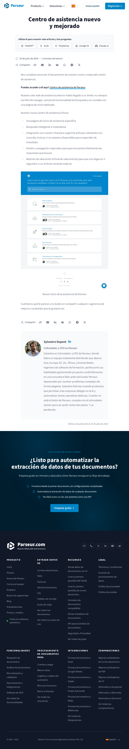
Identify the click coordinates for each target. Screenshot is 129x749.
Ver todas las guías (77, 639)
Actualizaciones (14, 607)
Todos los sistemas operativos (18, 621)
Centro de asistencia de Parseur (67, 87)
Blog (9, 601)
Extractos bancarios (47, 587)
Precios (10, 573)
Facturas (41, 582)
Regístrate (114, 6)
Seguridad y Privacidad (79, 633)
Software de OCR (15, 692)
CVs (39, 593)
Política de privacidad (109, 586)
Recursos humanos (46, 685)
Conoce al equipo (15, 584)
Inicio (9, 567)
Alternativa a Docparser (110, 687)
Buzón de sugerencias (17, 595)
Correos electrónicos (47, 570)
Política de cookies (107, 592)
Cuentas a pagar (45, 664)
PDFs (39, 576)
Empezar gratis (63, 508)
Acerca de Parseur (15, 578)
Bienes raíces (43, 670)
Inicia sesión (93, 6)
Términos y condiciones (110, 567)
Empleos (11, 590)
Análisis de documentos (19, 667)
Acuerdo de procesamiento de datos (107, 577)
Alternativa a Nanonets (109, 692)
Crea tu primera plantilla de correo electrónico (77, 590)
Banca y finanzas (45, 691)
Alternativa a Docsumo (109, 698)
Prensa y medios (15, 612)
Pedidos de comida (46, 599)
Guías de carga (44, 604)
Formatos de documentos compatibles (74, 604)
